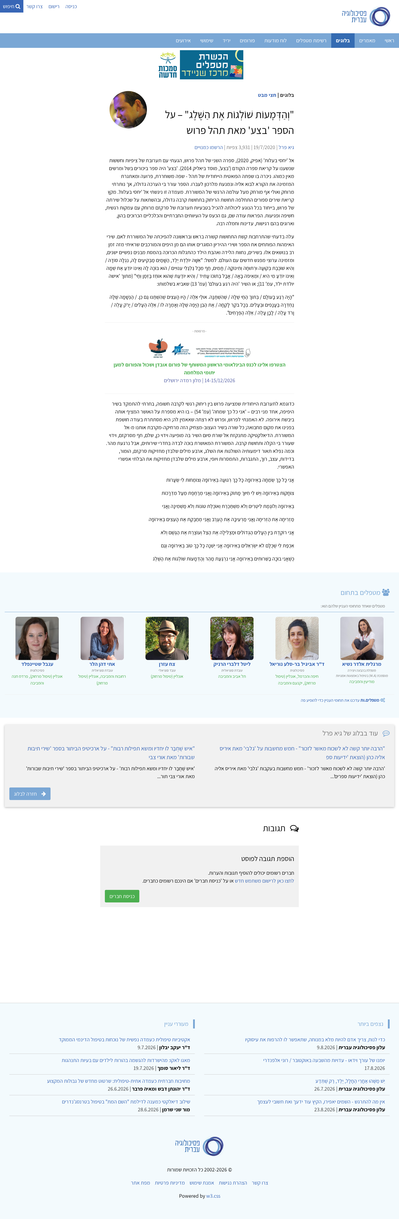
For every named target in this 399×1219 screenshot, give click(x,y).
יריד (226, 40)
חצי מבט (267, 95)
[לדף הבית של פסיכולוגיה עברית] (366, 16)
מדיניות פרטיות (170, 1182)
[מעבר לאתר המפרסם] (199, 64)
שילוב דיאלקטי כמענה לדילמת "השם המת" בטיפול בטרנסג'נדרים (126, 1101)
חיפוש (9, 6)
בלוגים (343, 40)
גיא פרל (286, 147)
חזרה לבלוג (25, 793)
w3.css (213, 1195)
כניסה (71, 6)
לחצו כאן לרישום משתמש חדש (264, 880)
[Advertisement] (219, 955)
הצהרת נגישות (233, 1182)
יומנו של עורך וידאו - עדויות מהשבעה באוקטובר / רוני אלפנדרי (324, 1060)
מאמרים (367, 40)
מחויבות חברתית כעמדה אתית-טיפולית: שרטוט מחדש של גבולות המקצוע (118, 1080)
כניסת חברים (122, 896)
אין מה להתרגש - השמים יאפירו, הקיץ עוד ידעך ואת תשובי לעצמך (321, 1101)
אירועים (183, 40)
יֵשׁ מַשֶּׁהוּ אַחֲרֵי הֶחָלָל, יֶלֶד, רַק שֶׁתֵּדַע (350, 1080)
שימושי (206, 40)
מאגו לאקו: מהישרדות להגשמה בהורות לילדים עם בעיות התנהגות (126, 1060)
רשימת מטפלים (311, 40)
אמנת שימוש (202, 1182)
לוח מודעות (275, 40)
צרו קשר (34, 6)
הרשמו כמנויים (209, 147)
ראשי (389, 40)
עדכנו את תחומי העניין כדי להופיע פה (340, 700)
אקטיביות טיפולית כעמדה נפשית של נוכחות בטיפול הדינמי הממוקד (124, 1039)
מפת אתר (140, 1182)
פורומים (247, 40)
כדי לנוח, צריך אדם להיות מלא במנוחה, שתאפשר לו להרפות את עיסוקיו (315, 1039)
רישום (54, 6)
